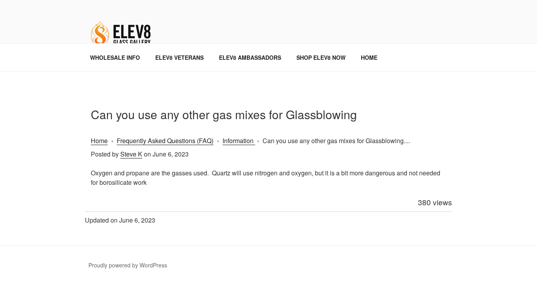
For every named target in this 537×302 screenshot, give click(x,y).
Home (99, 140)
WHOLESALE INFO (115, 57)
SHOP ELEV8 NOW (321, 57)
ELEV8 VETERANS (179, 57)
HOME (369, 57)
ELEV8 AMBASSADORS (250, 57)
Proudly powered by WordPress (127, 265)
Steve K (131, 153)
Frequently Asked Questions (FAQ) (165, 140)
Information (239, 140)
